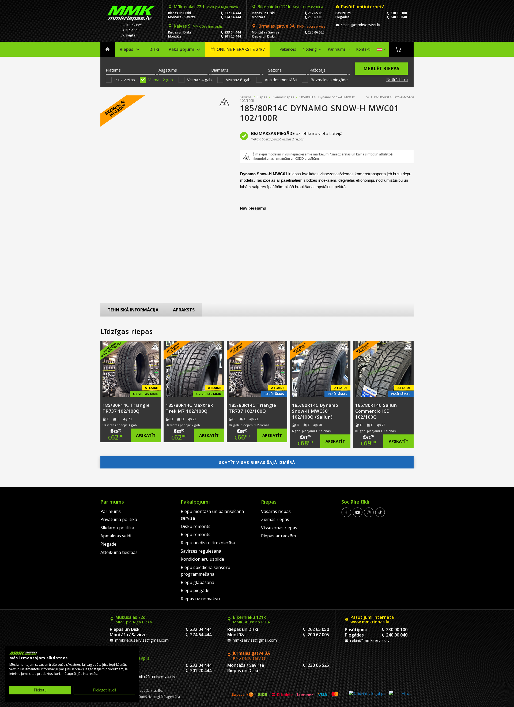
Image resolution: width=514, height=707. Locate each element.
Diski (154, 49)
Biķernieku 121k (290, 7)
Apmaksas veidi (115, 536)
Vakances (288, 49)
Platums (113, 70)
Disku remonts (195, 526)
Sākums (107, 49)
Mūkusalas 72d (206, 7)
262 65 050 (316, 13)
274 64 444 (232, 17)
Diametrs (219, 70)
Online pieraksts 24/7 (241, 49)
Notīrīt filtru (397, 79)
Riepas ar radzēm (278, 536)
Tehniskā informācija (133, 310)
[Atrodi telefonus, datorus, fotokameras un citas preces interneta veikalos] (400, 694)
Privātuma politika (118, 519)
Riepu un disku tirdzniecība (208, 543)
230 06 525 (316, 32)
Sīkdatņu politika (117, 528)
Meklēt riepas (381, 68)
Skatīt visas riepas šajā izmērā (257, 462)
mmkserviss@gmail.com (254, 640)
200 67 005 (316, 17)
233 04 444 (232, 32)
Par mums (337, 49)
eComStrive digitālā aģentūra (158, 696)
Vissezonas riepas (279, 528)
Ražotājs (317, 70)
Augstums (167, 70)
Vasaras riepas (276, 511)
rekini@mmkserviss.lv (360, 24)
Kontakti (363, 49)
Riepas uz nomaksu (200, 599)
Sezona (275, 70)
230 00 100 (398, 13)
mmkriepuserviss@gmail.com (141, 640)
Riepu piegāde (195, 590)
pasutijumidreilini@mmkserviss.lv (144, 676)
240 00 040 (398, 17)
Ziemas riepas (283, 97)
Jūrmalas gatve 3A (292, 26)
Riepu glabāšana (197, 582)
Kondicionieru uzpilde (202, 559)
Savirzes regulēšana (201, 551)
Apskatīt (146, 435)
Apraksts (184, 310)
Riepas (126, 49)
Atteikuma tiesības (119, 552)
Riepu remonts (195, 534)
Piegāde (108, 544)
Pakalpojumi (181, 49)
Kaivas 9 (198, 26)
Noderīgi (310, 49)
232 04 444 (232, 13)
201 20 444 (232, 36)
